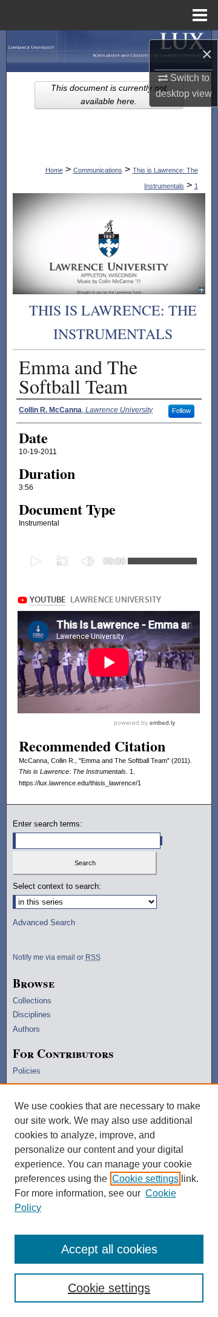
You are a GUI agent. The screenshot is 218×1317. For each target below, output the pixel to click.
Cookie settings (145, 1178)
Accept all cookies (109, 1249)
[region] (109, 1200)
